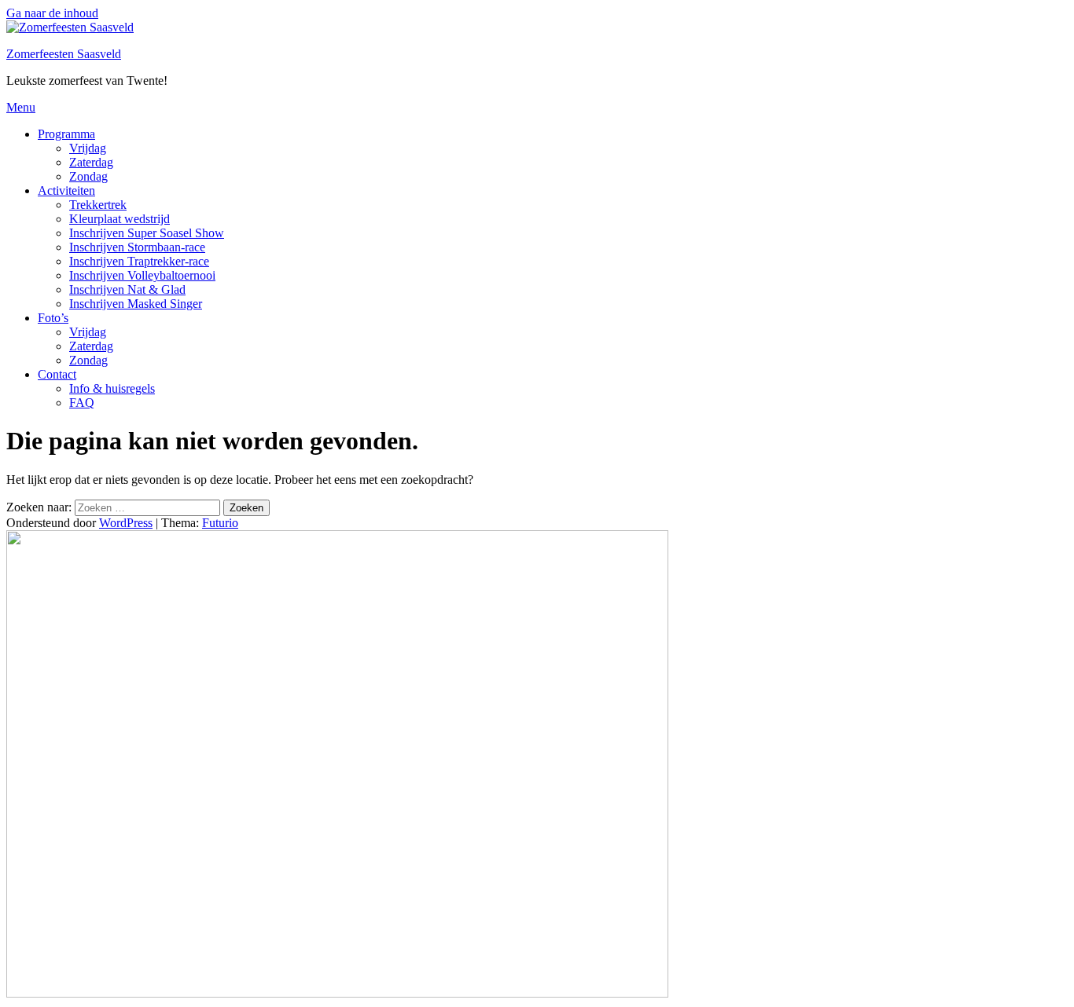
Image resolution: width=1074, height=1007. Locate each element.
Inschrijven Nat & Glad (127, 289)
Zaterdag (91, 162)
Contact (57, 374)
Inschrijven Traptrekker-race (139, 261)
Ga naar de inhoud (52, 13)
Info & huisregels (112, 388)
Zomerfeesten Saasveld (63, 53)
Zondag (88, 176)
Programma (66, 134)
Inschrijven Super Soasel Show (146, 233)
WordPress (126, 522)
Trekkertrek (98, 204)
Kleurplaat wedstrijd (119, 218)
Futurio (220, 522)
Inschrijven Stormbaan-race (137, 247)
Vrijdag (87, 148)
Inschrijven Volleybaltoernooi (142, 275)
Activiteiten (66, 190)
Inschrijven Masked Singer (135, 303)
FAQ (81, 402)
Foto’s (53, 317)
